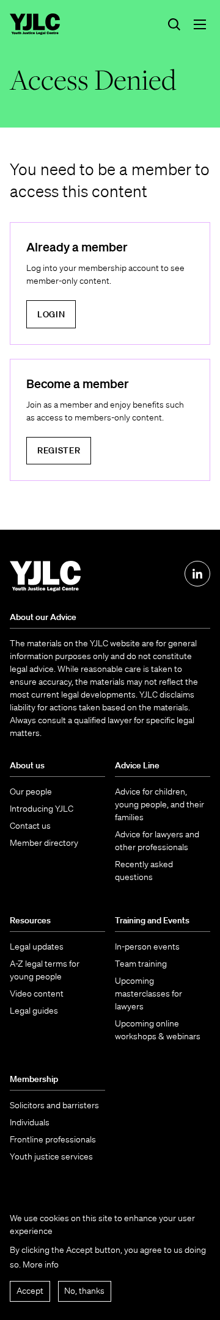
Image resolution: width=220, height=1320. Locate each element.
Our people (31, 791)
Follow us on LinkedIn (197, 573)
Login (51, 314)
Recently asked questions (144, 870)
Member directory (44, 842)
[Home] (35, 24)
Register (59, 450)
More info (41, 1264)
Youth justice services (51, 1156)
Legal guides (34, 1010)
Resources (30, 920)
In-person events (147, 946)
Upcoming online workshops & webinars (157, 1030)
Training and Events (152, 920)
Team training (141, 963)
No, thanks (84, 1290)
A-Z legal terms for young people (44, 970)
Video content (37, 993)
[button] (199, 24)
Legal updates (37, 946)
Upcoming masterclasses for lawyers (148, 993)
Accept (29, 1290)
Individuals (30, 1122)
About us (27, 765)
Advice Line (137, 765)
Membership (34, 1078)
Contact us (30, 825)
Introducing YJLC (41, 808)
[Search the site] (174, 24)
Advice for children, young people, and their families (159, 804)
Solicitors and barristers (54, 1105)
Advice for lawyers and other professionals (157, 841)
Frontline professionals (53, 1139)
